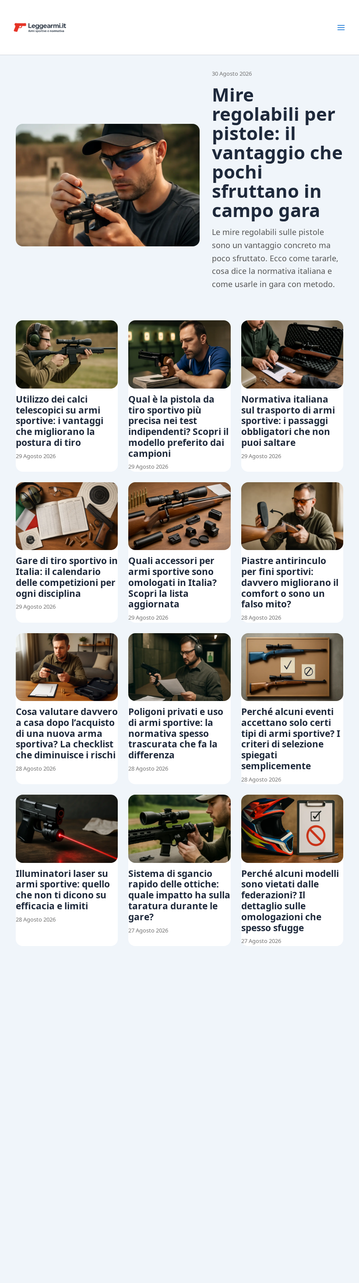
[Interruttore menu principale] (341, 27)
